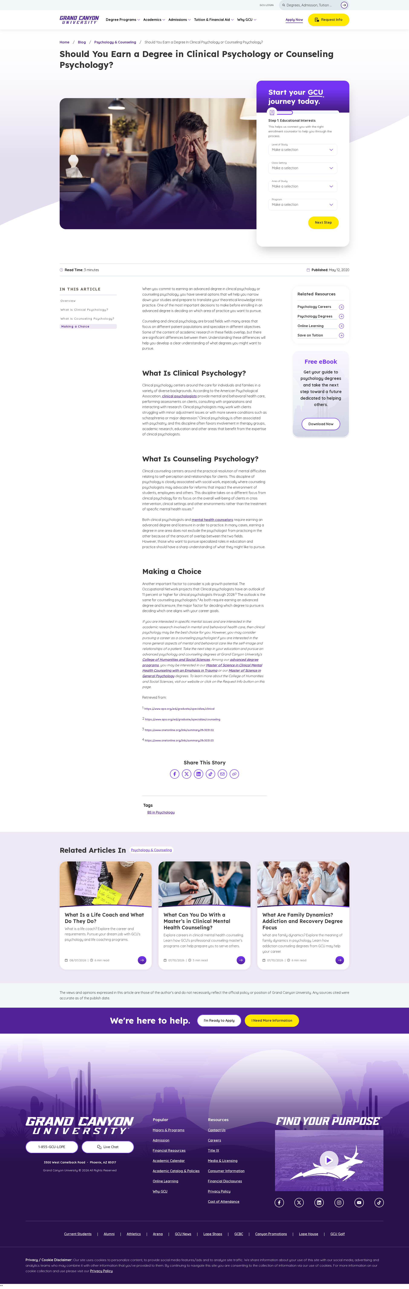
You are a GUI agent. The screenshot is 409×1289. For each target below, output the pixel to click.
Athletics (134, 1234)
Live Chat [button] (111, 1147)
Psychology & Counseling (115, 42)
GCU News (183, 1234)
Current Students (78, 1234)
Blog (82, 42)
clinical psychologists (179, 396)
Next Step (323, 222)
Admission (161, 1140)
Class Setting (279, 162)
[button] (302, 150)
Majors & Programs (168, 1130)
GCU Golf (337, 1234)
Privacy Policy (219, 1191)
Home (64, 42)
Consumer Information (226, 1171)
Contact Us (217, 1130)
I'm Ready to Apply (219, 1020)
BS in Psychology (161, 812)
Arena (158, 1234)
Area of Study (280, 181)
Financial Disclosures (225, 1181)
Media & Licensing (223, 1161)
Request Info (332, 19)
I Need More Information (272, 1020)
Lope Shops (212, 1234)
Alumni (109, 1234)
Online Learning (165, 1181)
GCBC (238, 1234)
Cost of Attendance (223, 1201)
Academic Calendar (169, 1161)
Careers (214, 1140)
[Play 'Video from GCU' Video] (329, 1160)
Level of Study (280, 144)
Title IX (213, 1150)
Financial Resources (169, 1150)
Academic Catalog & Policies (176, 1171)
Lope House (308, 1234)
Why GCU (160, 1191)
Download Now (320, 424)
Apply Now (294, 19)
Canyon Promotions (271, 1234)
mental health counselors (212, 520)
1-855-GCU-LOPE (51, 1147)
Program (277, 199)
